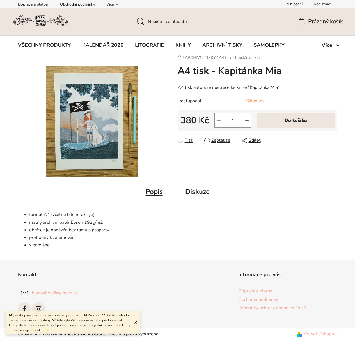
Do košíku (296, 120)
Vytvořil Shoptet (320, 334)
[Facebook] (24, 308)
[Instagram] (38, 308)
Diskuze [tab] (197, 191)
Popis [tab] (154, 191)
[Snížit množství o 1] (219, 120)
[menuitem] (44, 45)
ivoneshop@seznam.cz (54, 293)
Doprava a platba (33, 4)
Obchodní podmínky (77, 4)
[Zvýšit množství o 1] (247, 120)
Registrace (323, 4)
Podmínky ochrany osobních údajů (272, 308)
